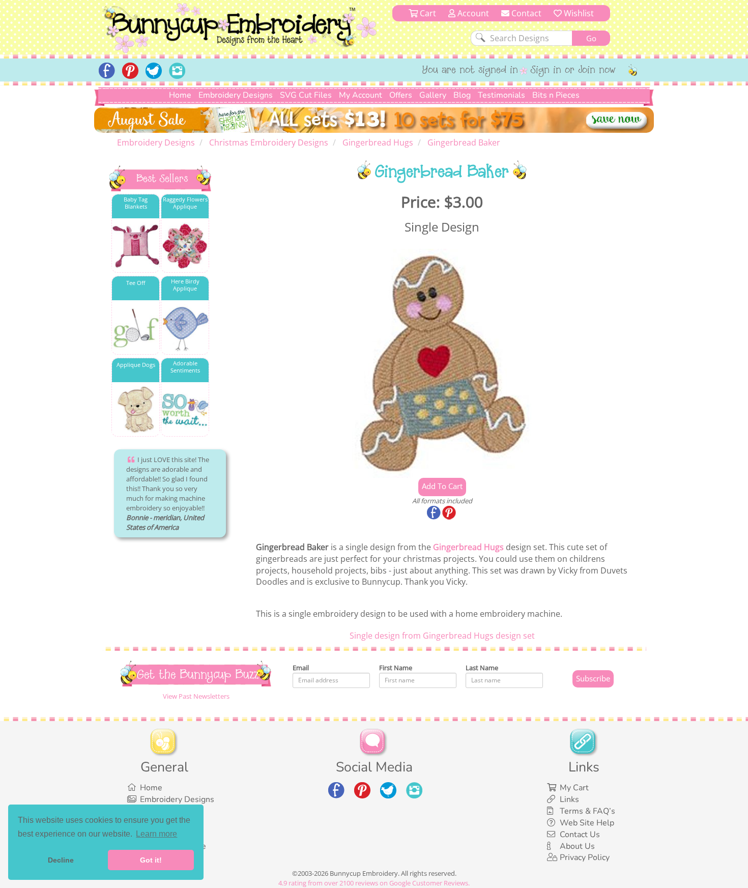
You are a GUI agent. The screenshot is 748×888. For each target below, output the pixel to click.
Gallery (432, 95)
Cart (427, 13)
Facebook (434, 513)
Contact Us (580, 834)
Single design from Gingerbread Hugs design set (442, 635)
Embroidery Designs (235, 95)
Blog (462, 95)
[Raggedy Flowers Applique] (185, 246)
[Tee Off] (135, 328)
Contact (525, 13)
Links (569, 799)
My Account (360, 95)
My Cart (574, 787)
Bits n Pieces (556, 95)
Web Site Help (587, 822)
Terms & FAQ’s (587, 811)
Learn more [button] (156, 833)
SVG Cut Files (306, 95)
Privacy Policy (585, 857)
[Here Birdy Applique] (185, 328)
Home (180, 95)
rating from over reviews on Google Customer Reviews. (374, 882)
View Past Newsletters (196, 696)
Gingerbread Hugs (468, 547)
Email (301, 667)
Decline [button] (61, 860)
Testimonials (501, 95)
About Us (577, 846)
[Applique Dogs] (135, 410)
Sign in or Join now (573, 70)
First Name (395, 667)
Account (472, 13)
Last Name (482, 667)
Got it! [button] (151, 860)
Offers (400, 95)
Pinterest (449, 513)
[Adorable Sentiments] (185, 410)
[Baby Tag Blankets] (135, 246)
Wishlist (578, 13)
